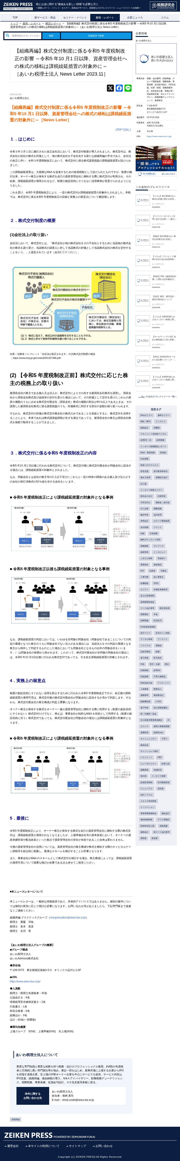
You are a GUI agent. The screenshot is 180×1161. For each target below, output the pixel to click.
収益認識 (144, 676)
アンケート (162, 639)
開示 (167, 664)
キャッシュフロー (148, 739)
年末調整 (154, 533)
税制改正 (144, 428)
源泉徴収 (158, 565)
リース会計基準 (147, 608)
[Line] (128, 89)
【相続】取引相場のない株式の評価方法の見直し (164, 237)
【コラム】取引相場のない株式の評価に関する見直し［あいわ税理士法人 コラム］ (164, 198)
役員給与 (158, 620)
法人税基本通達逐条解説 (151, 720)
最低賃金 (144, 745)
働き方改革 (145, 477)
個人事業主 (159, 577)
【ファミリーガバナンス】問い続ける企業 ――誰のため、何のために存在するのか (164, 218)
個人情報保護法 (160, 708)
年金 (156, 614)
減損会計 (144, 832)
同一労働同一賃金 (148, 714)
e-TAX (158, 701)
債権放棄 (163, 826)
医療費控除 (145, 701)
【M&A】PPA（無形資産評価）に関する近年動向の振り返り (164, 278)
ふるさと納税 (146, 558)
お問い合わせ (104, 1146)
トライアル (145, 645)
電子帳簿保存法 (160, 471)
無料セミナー (164, 415)
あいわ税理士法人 (19, 98)
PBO (160, 757)
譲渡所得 (144, 552)
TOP (15, 17)
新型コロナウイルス (149, 465)
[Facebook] (119, 89)
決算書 (152, 571)
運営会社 (13, 1146)
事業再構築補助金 (148, 813)
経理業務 (160, 440)
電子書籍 (144, 658)
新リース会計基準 (161, 832)
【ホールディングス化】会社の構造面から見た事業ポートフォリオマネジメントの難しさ (164, 338)
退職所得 (144, 732)
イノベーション (147, 807)
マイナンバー (163, 683)
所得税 (163, 453)
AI (168, 720)
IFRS (156, 583)
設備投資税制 (146, 782)
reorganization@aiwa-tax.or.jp (68, 917)
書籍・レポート (105, 17)
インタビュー (160, 552)
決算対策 (162, 496)
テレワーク (159, 546)
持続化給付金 (146, 683)
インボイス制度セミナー (151, 490)
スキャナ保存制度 (148, 801)
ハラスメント (146, 757)
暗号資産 (158, 658)
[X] (110, 89)
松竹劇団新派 (163, 782)
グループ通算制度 (161, 521)
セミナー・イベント (75, 17)
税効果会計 (159, 695)
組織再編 (16, 1119)
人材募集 (144, 689)
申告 (142, 664)
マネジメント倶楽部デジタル (153, 434)
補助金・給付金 (162, 502)
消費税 (157, 428)
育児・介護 (155, 664)
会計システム (146, 795)
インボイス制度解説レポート (153, 446)
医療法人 (158, 689)
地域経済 (158, 770)
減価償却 (144, 695)
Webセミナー (146, 415)
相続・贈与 (145, 421)
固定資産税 (164, 608)
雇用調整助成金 (147, 602)
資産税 (161, 788)
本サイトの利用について (43, 1146)
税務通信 (144, 614)
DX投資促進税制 (147, 627)
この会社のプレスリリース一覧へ (160, 396)
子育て (164, 739)
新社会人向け (146, 496)
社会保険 (144, 459)
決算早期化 (145, 652)
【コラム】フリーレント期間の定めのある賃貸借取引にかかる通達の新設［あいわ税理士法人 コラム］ (164, 258)
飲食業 (155, 838)
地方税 (143, 776)
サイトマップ (77, 1146)
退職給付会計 (161, 477)
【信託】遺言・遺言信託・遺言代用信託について (164, 297)
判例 (142, 533)
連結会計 (165, 813)
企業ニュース (135, 17)
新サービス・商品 (45, 17)
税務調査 (144, 546)
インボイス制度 (159, 776)
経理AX (157, 670)
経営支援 (144, 471)
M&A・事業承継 (147, 453)
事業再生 (144, 565)
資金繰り (162, 558)
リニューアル (146, 788)
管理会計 (144, 521)
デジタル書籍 (146, 639)
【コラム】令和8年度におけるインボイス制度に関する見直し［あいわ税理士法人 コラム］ (164, 318)
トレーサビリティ (148, 764)
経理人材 (165, 764)
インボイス (161, 421)
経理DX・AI (145, 440)
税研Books (158, 732)
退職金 (159, 645)
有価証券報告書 (160, 589)
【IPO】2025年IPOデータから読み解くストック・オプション (164, 358)
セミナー (144, 589)
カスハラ (144, 726)
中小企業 (144, 509)
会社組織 (144, 527)
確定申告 (144, 515)
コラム (165, 17)
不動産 (163, 571)
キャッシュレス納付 (149, 751)
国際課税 (144, 770)
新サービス (145, 633)
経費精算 (144, 583)
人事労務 (144, 577)
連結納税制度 (146, 819)
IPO (142, 571)
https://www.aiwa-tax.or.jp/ (159, 136)
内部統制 (144, 670)
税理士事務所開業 (161, 726)
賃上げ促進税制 (147, 596)
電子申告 (144, 708)
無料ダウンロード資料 (150, 540)
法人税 (143, 484)
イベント (158, 527)
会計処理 (158, 515)
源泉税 (143, 838)
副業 (158, 652)
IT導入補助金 (160, 676)
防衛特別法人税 (147, 826)
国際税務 (158, 509)
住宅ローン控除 (162, 633)
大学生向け (145, 502)
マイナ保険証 (163, 819)
